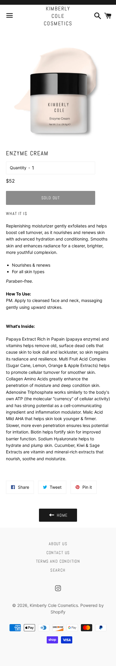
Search (57, 570)
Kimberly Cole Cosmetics (58, 16)
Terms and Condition (58, 561)
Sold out (50, 197)
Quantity (18, 167)
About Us (58, 543)
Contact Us (58, 552)
